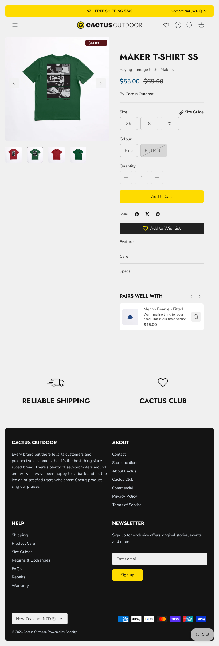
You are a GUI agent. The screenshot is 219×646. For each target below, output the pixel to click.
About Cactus (124, 471)
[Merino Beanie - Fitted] (130, 317)
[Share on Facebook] (137, 214)
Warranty (20, 585)
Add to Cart (161, 196)
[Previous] (69, 11)
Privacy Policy (124, 496)
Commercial (122, 488)
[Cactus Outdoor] (109, 25)
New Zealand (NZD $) (186, 11)
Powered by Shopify (62, 632)
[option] (57, 89)
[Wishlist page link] (166, 25)
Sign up (127, 575)
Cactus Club (123, 479)
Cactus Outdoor (139, 94)
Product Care (23, 543)
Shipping (20, 535)
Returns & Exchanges (31, 560)
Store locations (125, 462)
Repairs (18, 577)
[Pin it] (157, 214)
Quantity (128, 166)
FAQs (17, 568)
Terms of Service (127, 504)
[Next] (150, 11)
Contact (119, 454)
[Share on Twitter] (147, 214)
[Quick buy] (196, 317)
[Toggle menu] (18, 25)
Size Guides (22, 552)
